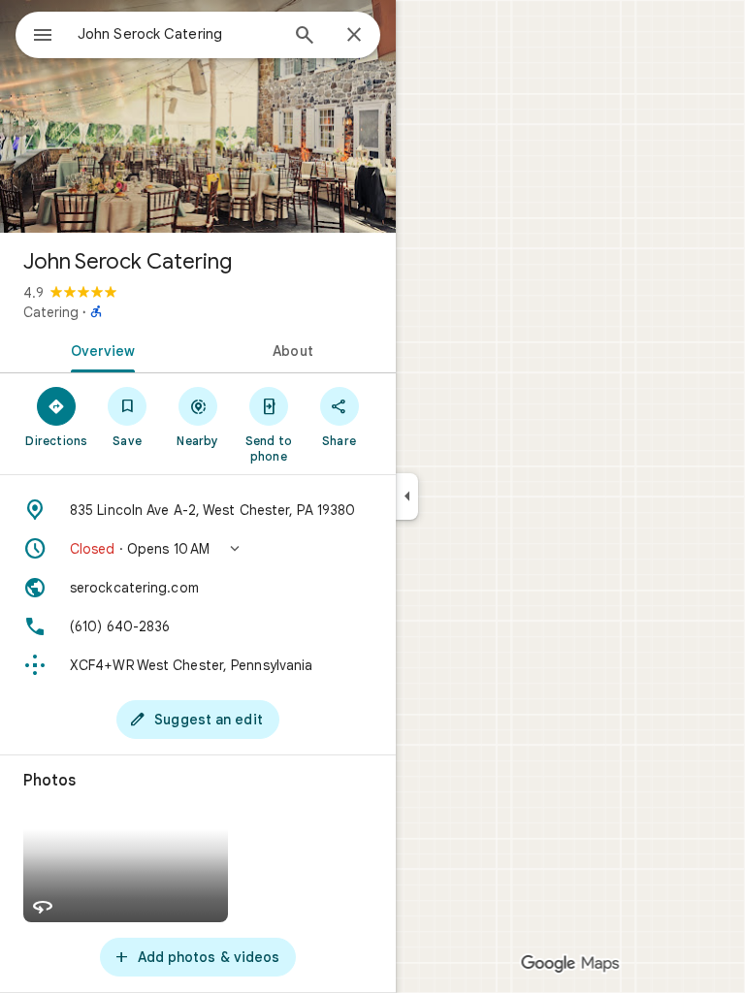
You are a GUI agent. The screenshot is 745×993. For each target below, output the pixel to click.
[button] (198, 548)
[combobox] (177, 34)
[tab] (99, 349)
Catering (51, 312)
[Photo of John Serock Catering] (198, 116)
